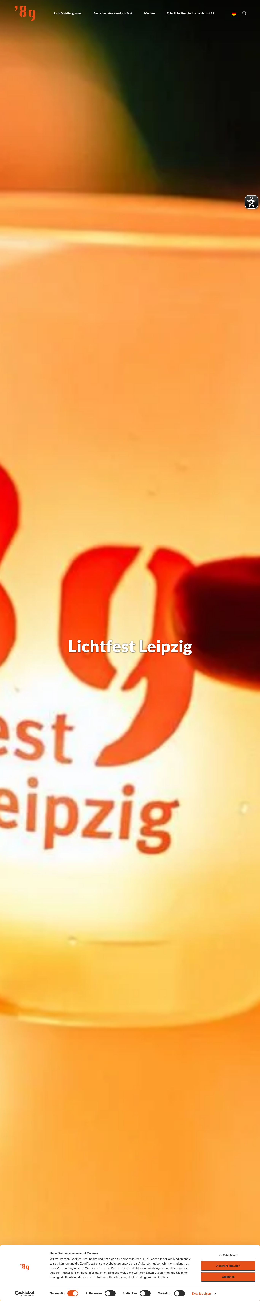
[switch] (110, 1293)
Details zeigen (201, 1293)
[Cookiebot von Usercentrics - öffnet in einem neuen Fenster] (24, 1293)
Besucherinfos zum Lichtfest (113, 13)
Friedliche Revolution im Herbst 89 (190, 13)
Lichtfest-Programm (67, 13)
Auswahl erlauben (228, 1265)
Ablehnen (228, 1276)
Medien (149, 13)
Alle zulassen (228, 1254)
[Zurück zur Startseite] (25, 13)
